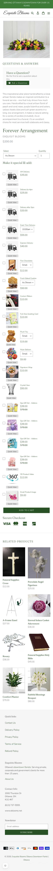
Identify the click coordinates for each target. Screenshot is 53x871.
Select (6, 151)
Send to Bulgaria (39, 862)
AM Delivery (25, 172)
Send (48, 862)
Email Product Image (28, 492)
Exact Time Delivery (27, 225)
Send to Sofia (26, 862)
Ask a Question (19, 83)
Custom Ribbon (26, 296)
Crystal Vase (25, 385)
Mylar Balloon (25, 349)
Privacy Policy (11, 736)
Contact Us (10, 722)
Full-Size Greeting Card (29, 314)
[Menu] (48, 13)
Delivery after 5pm (27, 207)
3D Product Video (27, 474)
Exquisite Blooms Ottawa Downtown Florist (30, 856)
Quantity (42, 151)
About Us (9, 779)
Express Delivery (26, 243)
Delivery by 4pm (26, 189)
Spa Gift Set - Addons (28, 403)
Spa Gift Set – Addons (28, 421)
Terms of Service (13, 743)
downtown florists (22, 767)
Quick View (12, 184)
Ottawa (26, 860)
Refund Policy (11, 751)
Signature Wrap (26, 367)
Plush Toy (24, 332)
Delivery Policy (12, 729)
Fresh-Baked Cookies (28, 278)
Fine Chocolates (26, 261)
